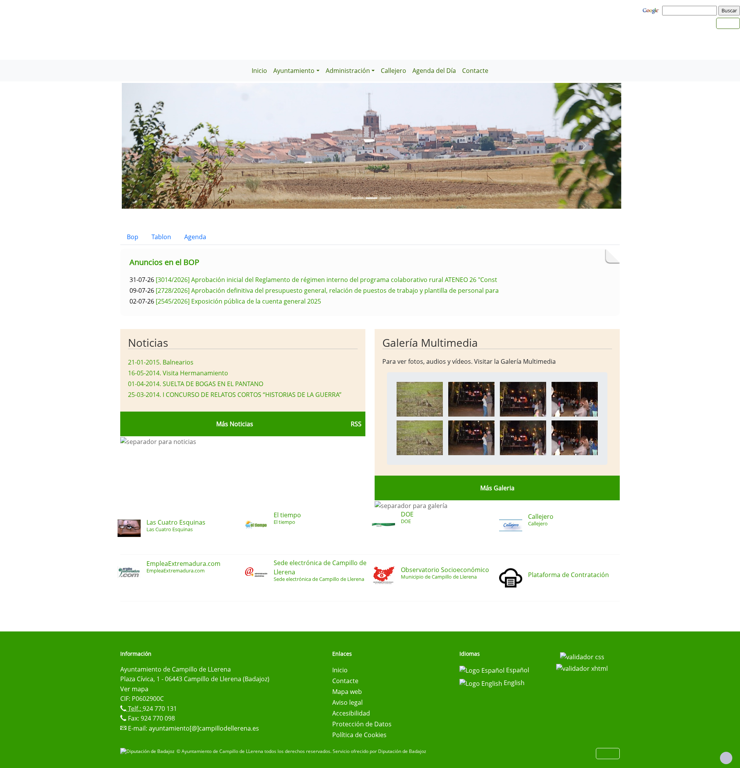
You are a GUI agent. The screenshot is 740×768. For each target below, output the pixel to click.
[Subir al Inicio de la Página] (726, 758)
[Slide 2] (385, 198)
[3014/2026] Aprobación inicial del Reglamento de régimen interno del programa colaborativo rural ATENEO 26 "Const (326, 279)
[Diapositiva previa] (159, 146)
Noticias (148, 342)
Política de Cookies (359, 735)
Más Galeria (497, 488)
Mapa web (347, 691)
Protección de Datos (362, 724)
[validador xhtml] (582, 667)
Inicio (259, 70)
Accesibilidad (351, 713)
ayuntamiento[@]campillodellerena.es (204, 728)
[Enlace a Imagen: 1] (471, 398)
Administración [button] (348, 70)
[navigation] (690, 10)
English (513, 683)
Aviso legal (347, 702)
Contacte (475, 70)
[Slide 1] (371, 198)
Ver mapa (134, 689)
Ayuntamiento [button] (293, 70)
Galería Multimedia (430, 342)
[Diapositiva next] (584, 146)
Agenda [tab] (195, 237)
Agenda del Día (434, 70)
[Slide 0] (357, 198)
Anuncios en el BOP (164, 262)
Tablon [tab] (161, 237)
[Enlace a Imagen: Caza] (420, 398)
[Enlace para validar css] (582, 656)
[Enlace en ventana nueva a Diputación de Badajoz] (148, 751)
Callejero (393, 70)
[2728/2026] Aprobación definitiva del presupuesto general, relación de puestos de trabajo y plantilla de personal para (327, 290)
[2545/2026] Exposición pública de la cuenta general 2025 (238, 301)
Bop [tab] (132, 237)
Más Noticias (234, 424)
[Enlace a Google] (651, 10)
